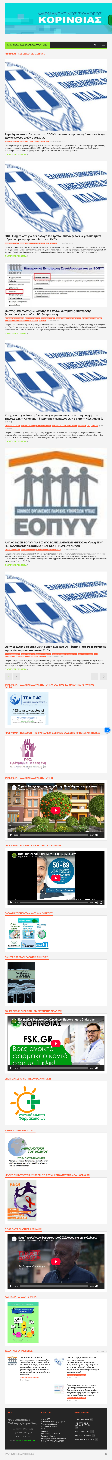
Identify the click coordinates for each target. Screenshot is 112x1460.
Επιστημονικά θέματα (49, 1426)
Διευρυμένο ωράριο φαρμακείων (53, 1439)
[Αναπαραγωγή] (11, 835)
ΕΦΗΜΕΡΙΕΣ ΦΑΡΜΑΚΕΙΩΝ (52, 1441)
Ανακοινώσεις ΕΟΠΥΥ (32, 318)
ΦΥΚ (43, 1429)
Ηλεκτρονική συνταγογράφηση (53, 1421)
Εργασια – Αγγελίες (49, 1436)
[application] (56, 810)
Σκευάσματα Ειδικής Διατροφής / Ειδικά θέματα (21, 320)
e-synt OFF (45, 1419)
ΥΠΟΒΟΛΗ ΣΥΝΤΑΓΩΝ (50, 1434)
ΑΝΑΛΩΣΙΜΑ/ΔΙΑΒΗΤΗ (43, 426)
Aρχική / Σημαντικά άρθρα (14, 318)
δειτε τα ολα (101, 1351)
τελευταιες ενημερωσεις (19, 1351)
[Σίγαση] (96, 835)
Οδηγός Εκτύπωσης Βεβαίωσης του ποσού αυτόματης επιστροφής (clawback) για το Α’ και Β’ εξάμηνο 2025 (48, 312)
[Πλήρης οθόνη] (101, 835)
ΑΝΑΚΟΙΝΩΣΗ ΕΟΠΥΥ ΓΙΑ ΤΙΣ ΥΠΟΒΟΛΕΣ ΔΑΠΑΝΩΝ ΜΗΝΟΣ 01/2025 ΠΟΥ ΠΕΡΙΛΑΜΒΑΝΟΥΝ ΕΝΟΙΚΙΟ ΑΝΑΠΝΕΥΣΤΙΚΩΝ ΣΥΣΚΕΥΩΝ (54, 544)
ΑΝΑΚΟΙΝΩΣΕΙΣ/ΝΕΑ (11, 141)
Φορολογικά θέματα (49, 1424)
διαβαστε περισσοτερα (15, 154)
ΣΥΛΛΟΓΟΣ (53, 243)
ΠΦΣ (47, 141)
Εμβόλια (44, 1431)
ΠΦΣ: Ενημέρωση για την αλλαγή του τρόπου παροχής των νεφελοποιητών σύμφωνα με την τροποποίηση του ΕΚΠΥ (53, 237)
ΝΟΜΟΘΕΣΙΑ (82, 426)
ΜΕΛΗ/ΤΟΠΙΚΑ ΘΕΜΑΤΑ (89, 318)
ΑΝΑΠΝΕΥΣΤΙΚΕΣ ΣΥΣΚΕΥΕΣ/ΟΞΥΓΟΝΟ (27, 45)
